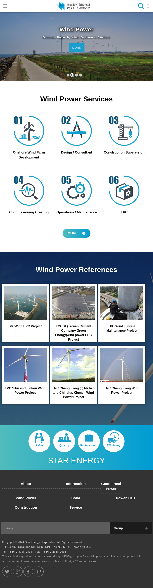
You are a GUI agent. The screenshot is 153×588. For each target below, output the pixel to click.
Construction (26, 507)
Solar (75, 498)
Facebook (28, 571)
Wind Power (26, 498)
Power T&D (125, 498)
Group (118, 528)
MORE (76, 47)
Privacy (9, 528)
